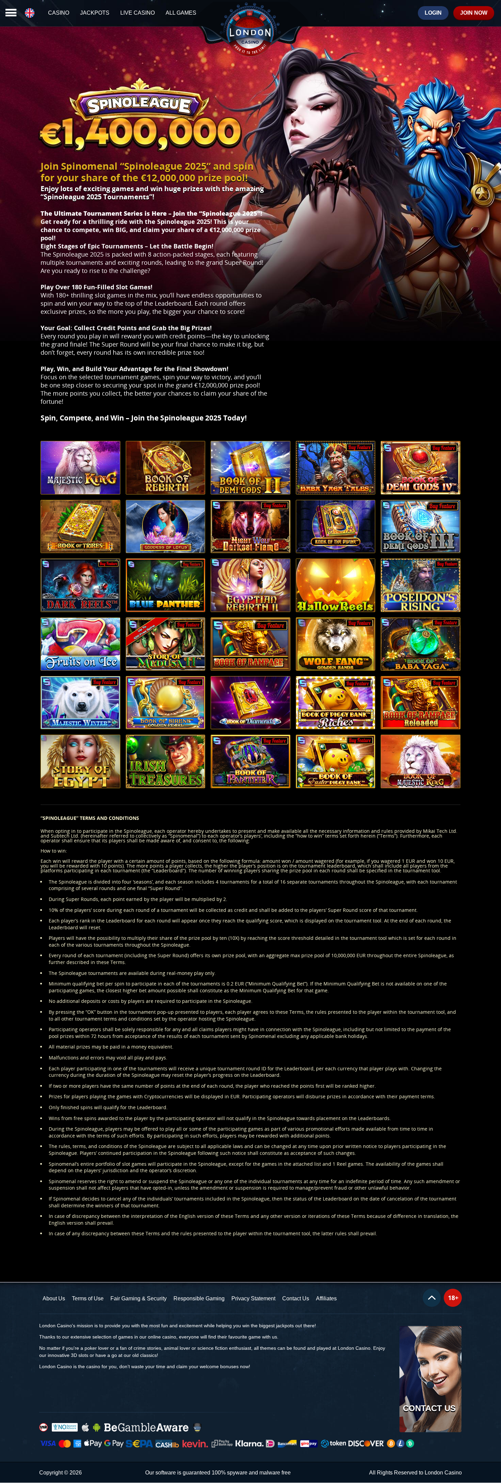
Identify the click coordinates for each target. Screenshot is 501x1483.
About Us (54, 1298)
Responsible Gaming (199, 1298)
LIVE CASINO (137, 13)
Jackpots (94, 13)
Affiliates (326, 1298)
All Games (181, 13)
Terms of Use (88, 1298)
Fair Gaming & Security (138, 1298)
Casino (58, 13)
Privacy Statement (253, 1298)
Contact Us (295, 1298)
